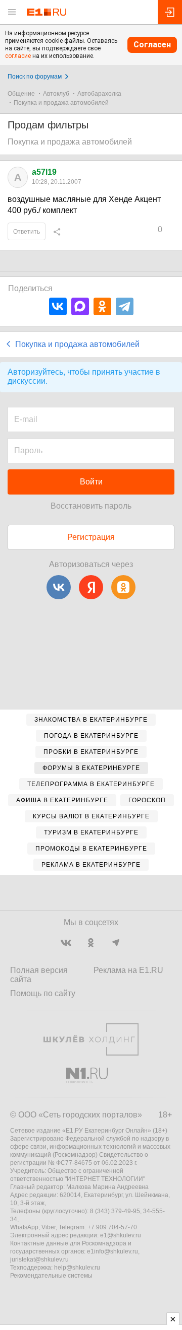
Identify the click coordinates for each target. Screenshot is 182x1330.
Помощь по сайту (42, 993)
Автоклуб (56, 93)
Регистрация (91, 537)
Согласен (152, 44)
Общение (21, 93)
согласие (18, 55)
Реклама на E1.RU (128, 970)
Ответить (26, 231)
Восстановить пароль (91, 506)
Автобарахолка (99, 93)
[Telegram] (124, 306)
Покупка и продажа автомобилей (61, 102)
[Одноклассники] (102, 306)
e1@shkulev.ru (120, 1235)
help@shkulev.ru (77, 1267)
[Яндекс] (91, 587)
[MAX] (80, 306)
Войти (91, 481)
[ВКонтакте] (58, 306)
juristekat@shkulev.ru (39, 1259)
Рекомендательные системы (51, 1275)
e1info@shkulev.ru (112, 1251)
